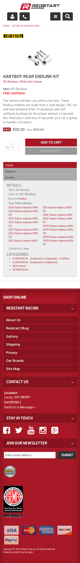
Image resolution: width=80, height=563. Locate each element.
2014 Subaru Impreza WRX (23, 207)
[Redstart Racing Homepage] (40, 7)
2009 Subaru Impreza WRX (58, 225)
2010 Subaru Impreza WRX (57, 214)
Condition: (15, 248)
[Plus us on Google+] (54, 430)
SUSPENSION (20, 258)
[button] (68, 16)
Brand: (12, 198)
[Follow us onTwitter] (19, 430)
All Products (19, 265)
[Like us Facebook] (6, 430)
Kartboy (22, 198)
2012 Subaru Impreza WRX (23, 229)
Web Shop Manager (24, 552)
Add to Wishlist (51, 151)
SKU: (6, 89)
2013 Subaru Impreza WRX (23, 218)
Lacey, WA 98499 (16, 397)
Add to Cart (51, 142)
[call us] (24, 16)
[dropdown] (55, 16)
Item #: (13, 194)
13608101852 (12, 402)
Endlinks (64, 258)
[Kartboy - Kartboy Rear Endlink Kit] (40, 36)
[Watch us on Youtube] (30, 430)
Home (6, 26)
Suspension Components (44, 258)
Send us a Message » (19, 407)
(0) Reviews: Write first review (22, 81)
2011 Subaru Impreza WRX (22, 240)
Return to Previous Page (26, 26)
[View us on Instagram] (42, 430)
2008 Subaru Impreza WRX (58, 237)
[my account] (12, 16)
